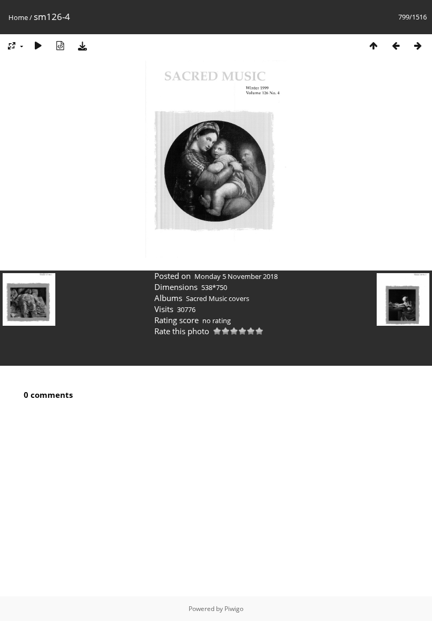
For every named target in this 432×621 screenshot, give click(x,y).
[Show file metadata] (60, 45)
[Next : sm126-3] (418, 45)
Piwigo (233, 608)
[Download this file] (82, 45)
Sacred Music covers (217, 298)
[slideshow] (38, 45)
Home (18, 17)
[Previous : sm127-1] (396, 45)
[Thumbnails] (373, 45)
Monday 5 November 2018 (236, 276)
